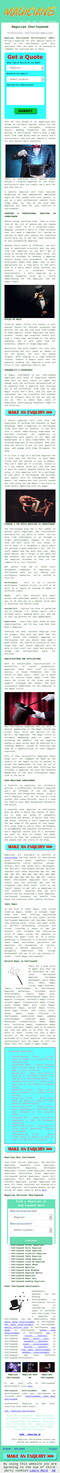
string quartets (36, 1336)
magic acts (38, 969)
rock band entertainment (36, 1350)
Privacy (53, 1449)
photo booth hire (35, 1339)
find (13, 1162)
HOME (21, 21)
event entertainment (36, 1344)
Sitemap (7, 1449)
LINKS (28, 21)
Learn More (39, 1470)
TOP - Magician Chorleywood (19, 1411)
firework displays (36, 1341)
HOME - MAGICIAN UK (30, 1434)
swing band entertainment (19, 1322)
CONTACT (42, 21)
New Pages (19, 1449)
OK (54, 1470)
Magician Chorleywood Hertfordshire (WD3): (30, 38)
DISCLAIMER (52, 21)
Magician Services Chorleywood (23, 1195)
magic (41, 986)
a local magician (30, 1038)
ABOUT (35, 21)
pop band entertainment (19, 1325)
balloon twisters (36, 1347)
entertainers (25, 1358)
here (44, 1190)
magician (33, 977)
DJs (48, 1333)
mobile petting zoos (16, 1327)
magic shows (23, 1190)
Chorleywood (10, 858)
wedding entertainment (36, 1352)
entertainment (39, 1300)
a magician (40, 1316)
